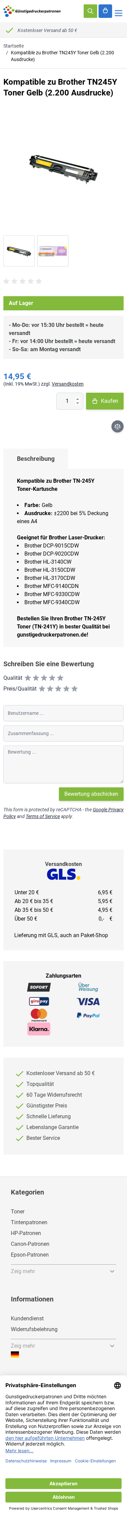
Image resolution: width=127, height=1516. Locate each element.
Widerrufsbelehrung (34, 1329)
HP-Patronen (26, 1233)
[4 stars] (52, 678)
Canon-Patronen (30, 1244)
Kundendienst (27, 1318)
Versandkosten (68, 384)
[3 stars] (44, 678)
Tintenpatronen (29, 1222)
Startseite (13, 46)
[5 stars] (60, 678)
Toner (17, 1211)
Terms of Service (43, 816)
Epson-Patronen (30, 1255)
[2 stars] (36, 678)
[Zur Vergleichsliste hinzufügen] (117, 426)
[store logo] (32, 11)
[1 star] (28, 678)
